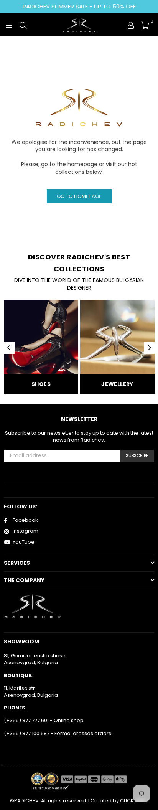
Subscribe (137, 455)
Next (149, 348)
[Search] (23, 25)
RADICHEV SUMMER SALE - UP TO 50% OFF (79, 6)
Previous (9, 348)
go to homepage (79, 196)
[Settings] (131, 25)
